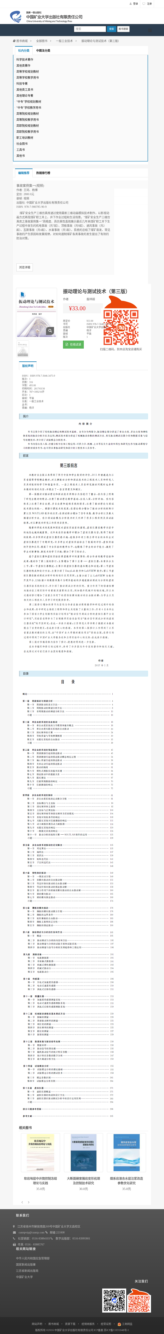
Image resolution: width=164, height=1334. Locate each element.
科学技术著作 (24, 59)
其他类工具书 (24, 89)
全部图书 (41, 40)
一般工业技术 (64, 40)
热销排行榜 (43, 172)
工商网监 (127, 1323)
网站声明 (37, 1323)
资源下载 (70, 1323)
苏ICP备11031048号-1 (116, 1330)
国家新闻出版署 (26, 1264)
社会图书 (22, 143)
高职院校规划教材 (27, 125)
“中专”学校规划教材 (28, 101)
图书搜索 (123, 29)
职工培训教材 (24, 137)
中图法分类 (43, 50)
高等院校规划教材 (27, 113)
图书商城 (22, 40)
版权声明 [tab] (27, 365)
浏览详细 (24, 267)
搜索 (111, 29)
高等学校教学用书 (27, 77)
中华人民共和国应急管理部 (33, 1258)
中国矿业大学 (24, 1277)
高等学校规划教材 (27, 71)
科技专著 (22, 83)
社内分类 (23, 50)
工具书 (20, 149)
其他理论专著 (24, 95)
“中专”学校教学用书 (28, 107)
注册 (149, 3)
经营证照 (106, 1323)
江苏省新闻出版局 (27, 1270)
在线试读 (75, 344)
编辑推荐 (23, 172)
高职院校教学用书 (27, 131)
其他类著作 (23, 65)
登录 (135, 3)
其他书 (20, 155)
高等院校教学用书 (27, 119)
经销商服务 (88, 1323)
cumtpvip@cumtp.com (31, 1232)
